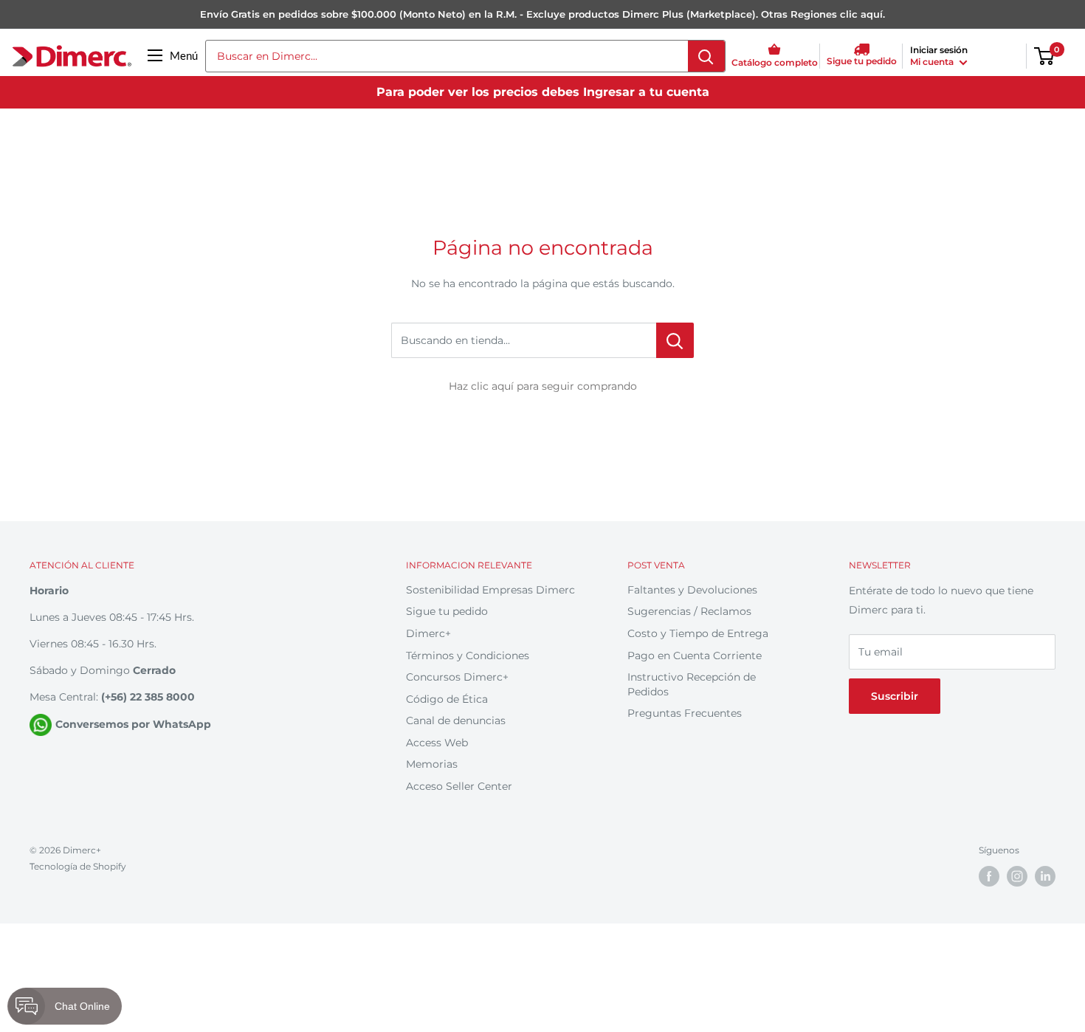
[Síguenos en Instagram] (1017, 876)
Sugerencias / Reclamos (689, 611)
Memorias (432, 764)
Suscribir (894, 696)
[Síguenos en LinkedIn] (1045, 876)
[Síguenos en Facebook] (989, 876)
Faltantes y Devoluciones (692, 589)
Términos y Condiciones (467, 655)
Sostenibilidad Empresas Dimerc (490, 589)
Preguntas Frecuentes (684, 713)
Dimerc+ (428, 633)
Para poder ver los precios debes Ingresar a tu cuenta (542, 92)
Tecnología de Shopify (78, 866)
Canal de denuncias (456, 720)
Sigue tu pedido (447, 611)
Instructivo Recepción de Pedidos (691, 684)
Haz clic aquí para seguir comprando (543, 386)
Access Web (437, 742)
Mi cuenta (933, 61)
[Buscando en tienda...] (675, 340)
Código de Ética (447, 699)
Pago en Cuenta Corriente (694, 655)
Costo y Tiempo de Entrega (697, 633)
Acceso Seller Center (459, 786)
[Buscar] (706, 56)
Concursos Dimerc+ (457, 677)
